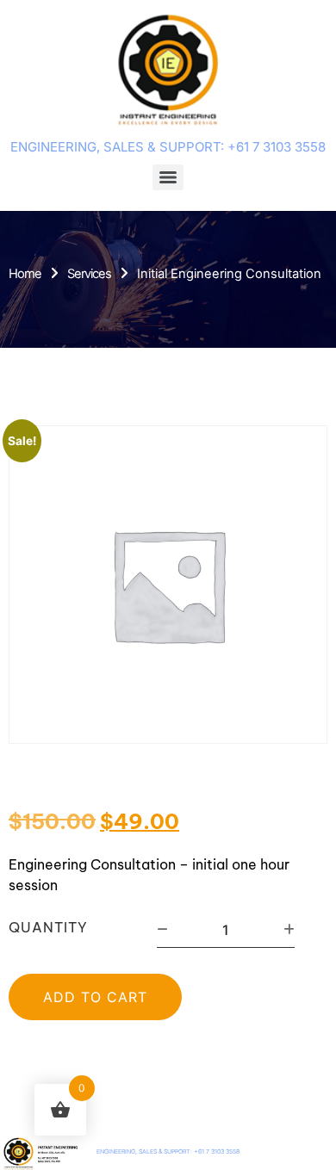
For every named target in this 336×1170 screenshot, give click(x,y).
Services (89, 274)
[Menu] (168, 177)
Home (25, 274)
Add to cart (95, 997)
